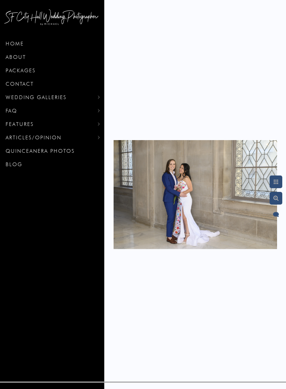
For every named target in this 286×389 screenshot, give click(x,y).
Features (20, 124)
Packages (21, 70)
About (16, 57)
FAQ (11, 111)
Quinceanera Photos (40, 151)
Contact (20, 84)
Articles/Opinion (33, 137)
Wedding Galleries (36, 97)
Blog (14, 164)
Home (15, 44)
